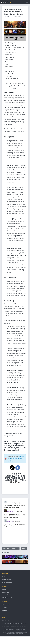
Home (23, 548)
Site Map (15, 482)
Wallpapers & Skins (7, 597)
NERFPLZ (6, 2)
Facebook (4, 610)
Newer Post (6, 548)
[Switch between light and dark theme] (23, 2)
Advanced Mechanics (7, 595)
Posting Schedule (6, 579)
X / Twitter (4, 607)
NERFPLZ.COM (13, 623)
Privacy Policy (5, 620)
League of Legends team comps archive (16, 458)
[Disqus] (15, 520)
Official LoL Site (6, 604)
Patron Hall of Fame (7, 582)
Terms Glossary (6, 592)
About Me (4, 576)
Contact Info (13, 626)
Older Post (15, 548)
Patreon (4, 613)
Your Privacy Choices (22, 626)
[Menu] (27, 2)
